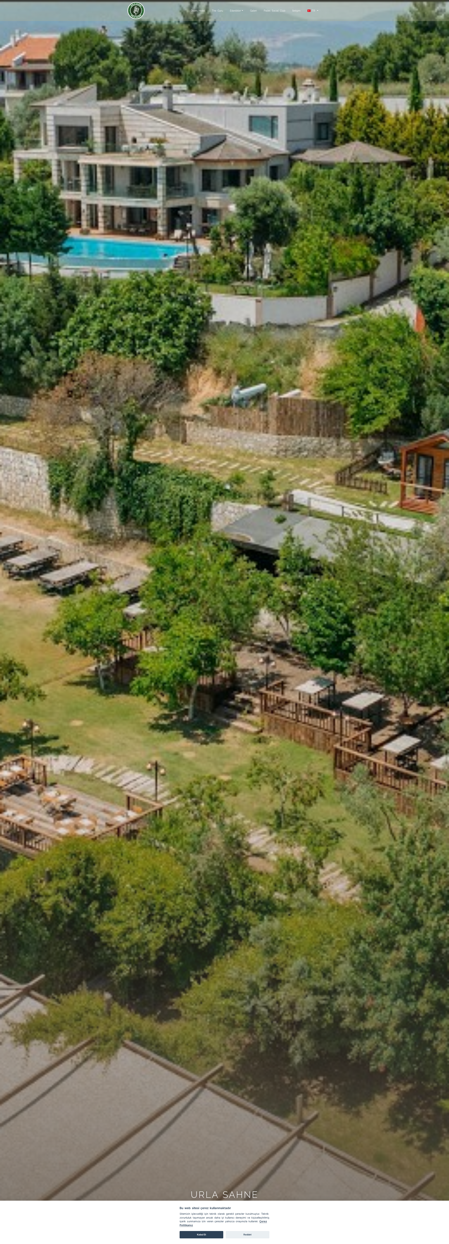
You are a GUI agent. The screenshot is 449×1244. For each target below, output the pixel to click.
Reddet (247, 1234)
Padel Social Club (274, 10)
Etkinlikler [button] (235, 10)
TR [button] (313, 10)
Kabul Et (201, 1234)
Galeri (253, 10)
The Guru (217, 10)
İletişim (296, 10)
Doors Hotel (198, 10)
